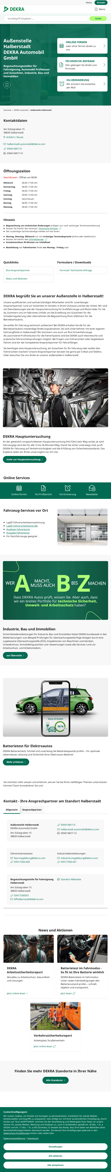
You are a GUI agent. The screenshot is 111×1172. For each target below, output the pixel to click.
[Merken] (6, 84)
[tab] (11, 810)
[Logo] (15, 9)
